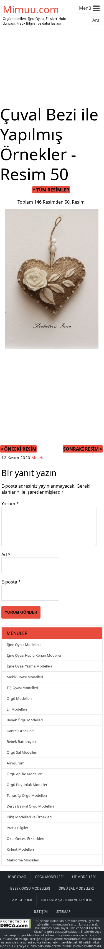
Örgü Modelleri (19, 698)
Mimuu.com (31, 9)
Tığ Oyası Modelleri (22, 687)
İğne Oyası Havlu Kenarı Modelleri (34, 655)
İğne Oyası (17, 876)
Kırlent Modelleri (20, 849)
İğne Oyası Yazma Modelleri (29, 666)
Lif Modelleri (17, 709)
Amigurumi (16, 763)
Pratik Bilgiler (17, 827)
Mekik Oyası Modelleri (25, 676)
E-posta (11, 582)
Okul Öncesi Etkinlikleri (25, 838)
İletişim (41, 911)
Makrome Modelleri (23, 860)
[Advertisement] (52, 65)
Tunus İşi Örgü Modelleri (27, 795)
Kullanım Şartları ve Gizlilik (66, 900)
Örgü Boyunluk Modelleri (27, 784)
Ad (6, 554)
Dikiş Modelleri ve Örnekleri (29, 816)
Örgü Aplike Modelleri (24, 773)
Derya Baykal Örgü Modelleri (30, 806)
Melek (37, 457)
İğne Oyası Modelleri (23, 644)
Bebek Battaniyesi (21, 741)
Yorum (10, 504)
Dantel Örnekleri (20, 730)
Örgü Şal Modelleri (22, 752)
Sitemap (63, 911)
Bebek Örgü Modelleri (25, 719)
